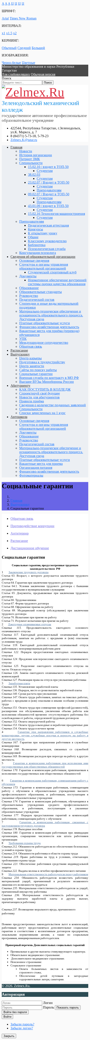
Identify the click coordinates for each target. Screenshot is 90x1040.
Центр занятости (31, 366)
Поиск (6, 78)
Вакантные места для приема (41, 464)
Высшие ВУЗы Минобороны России (46, 381)
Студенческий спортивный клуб (52, 272)
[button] (16, 74)
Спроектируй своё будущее (39, 393)
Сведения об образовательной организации (42, 256)
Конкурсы (35, 229)
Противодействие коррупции (32, 526)
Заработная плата (19, 683)
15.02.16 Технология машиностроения (56, 214)
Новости (25, 151)
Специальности (31, 163)
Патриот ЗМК (29, 159)
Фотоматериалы (31, 475)
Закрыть (8, 1036)
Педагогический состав (36, 299)
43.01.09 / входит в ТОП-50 (48, 206)
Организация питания (35, 467)
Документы (27, 276)
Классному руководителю (47, 241)
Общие (33, 237)
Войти (7, 1016)
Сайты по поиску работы (38, 370)
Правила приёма (31, 401)
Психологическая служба (47, 249)
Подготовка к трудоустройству (42, 362)
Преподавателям (49, 190)
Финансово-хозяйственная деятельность (49, 327)
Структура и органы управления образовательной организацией (43, 266)
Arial (5, 18)
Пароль (48, 1007)
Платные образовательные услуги (44, 323)
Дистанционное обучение (29, 548)
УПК (23, 339)
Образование (29, 288)
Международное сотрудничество (43, 342)
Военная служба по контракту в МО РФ (49, 378)
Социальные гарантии (36, 374)
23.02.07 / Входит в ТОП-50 (48, 182)
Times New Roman (23, 18)
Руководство (28, 296)
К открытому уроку (42, 233)
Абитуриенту (20, 385)
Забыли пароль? (22, 1024)
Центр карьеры (30, 358)
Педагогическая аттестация (48, 225)
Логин (48, 1003)
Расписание (19, 350)
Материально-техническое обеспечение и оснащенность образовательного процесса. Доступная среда (51, 315)
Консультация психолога (37, 253)
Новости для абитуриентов (39, 397)
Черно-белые (11, 62)
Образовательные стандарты (40, 292)
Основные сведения (34, 260)
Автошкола (18, 417)
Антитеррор (19, 533)
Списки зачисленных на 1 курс (42, 413)
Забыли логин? (21, 1028)
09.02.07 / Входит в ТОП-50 (48, 194)
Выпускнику (20, 354)
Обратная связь (30, 346)
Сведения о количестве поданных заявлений (52, 405)
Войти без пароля (15, 1012)
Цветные (28, 62)
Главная (16, 147)
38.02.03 (34, 174)
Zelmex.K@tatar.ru (23, 140)
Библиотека (36, 245)
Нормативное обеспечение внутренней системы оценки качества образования (57, 282)
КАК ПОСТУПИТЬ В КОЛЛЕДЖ (45, 389)
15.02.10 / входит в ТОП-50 (48, 167)
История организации (35, 155)
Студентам (45, 171)
